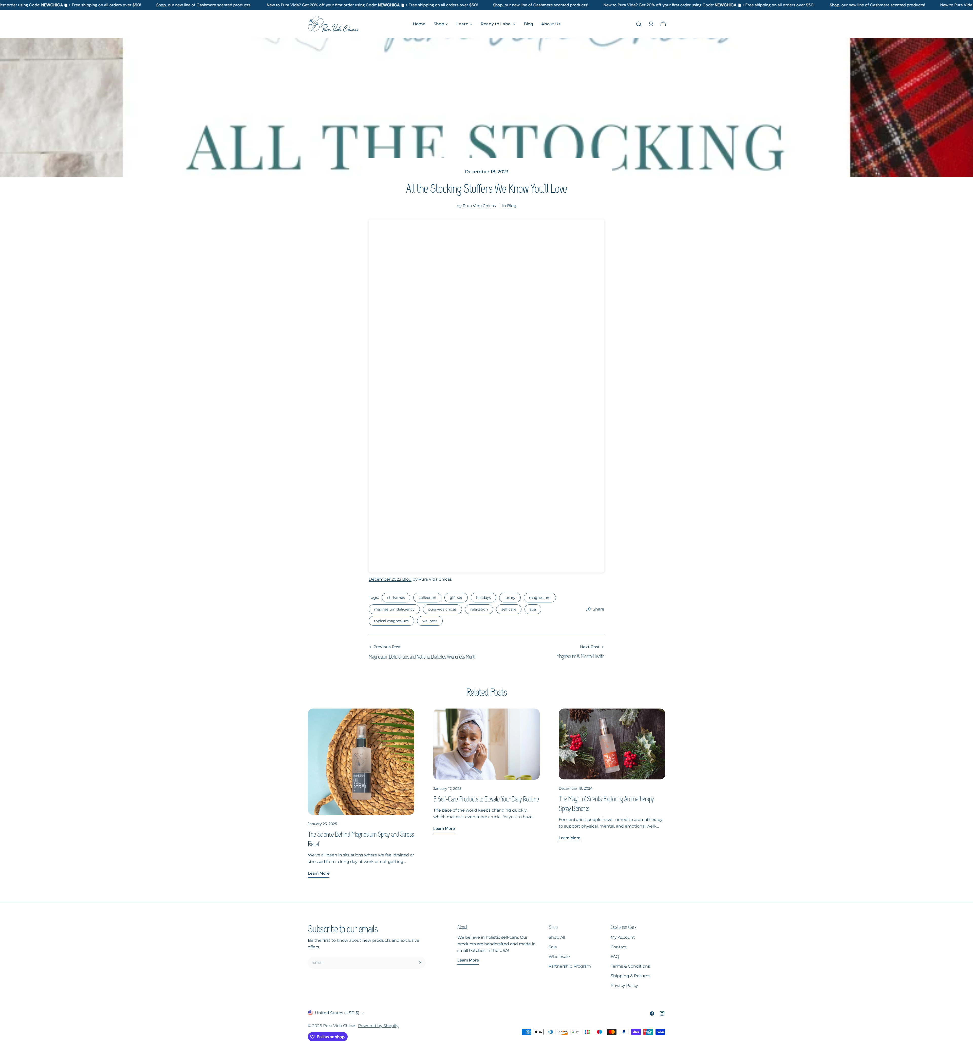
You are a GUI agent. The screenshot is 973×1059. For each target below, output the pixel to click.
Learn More (468, 960)
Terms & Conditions (630, 966)
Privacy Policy (624, 985)
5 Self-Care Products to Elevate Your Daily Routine (486, 799)
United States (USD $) (337, 1012)
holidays (483, 597)
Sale (553, 947)
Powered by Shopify (378, 1025)
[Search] (639, 24)
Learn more (318, 873)
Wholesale (559, 956)
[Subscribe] (420, 962)
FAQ (615, 956)
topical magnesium (391, 621)
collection (427, 597)
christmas (396, 597)
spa (533, 609)
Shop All (557, 937)
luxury (509, 597)
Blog (511, 205)
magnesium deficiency (394, 609)
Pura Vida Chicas (339, 1025)
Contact (619, 947)
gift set (456, 597)
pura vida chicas (442, 609)
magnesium (540, 597)
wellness (429, 621)
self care (508, 609)
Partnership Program (570, 966)
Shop (144, 5)
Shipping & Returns (630, 975)
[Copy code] (49, 5)
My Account (623, 937)
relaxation (479, 609)
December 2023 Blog (390, 579)
